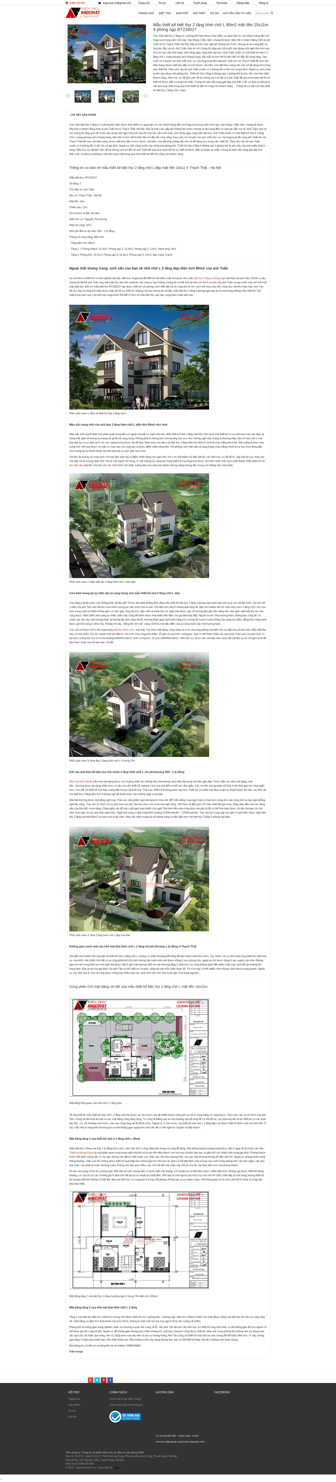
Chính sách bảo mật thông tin (126, 1404)
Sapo (116, 1467)
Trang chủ (144, 2)
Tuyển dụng (200, 2)
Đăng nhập (243, 2)
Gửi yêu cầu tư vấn (237, 13)
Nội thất (199, 13)
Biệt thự (165, 13)
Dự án (214, 13)
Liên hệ (72, 1416)
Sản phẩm (74, 1404)
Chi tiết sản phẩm (83, 114)
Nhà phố (182, 13)
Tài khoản (221, 2)
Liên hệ (180, 2)
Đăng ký (264, 2)
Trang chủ (74, 1398)
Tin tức (72, 1410)
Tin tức (162, 2)
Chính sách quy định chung (125, 1398)
